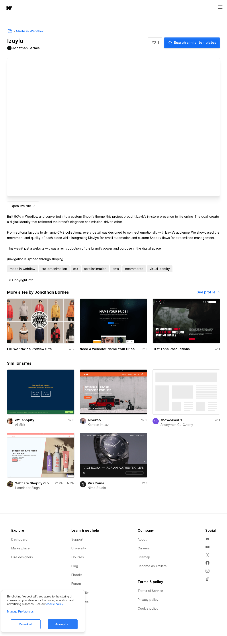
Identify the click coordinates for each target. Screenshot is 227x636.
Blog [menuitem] (74, 566)
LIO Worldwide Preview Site (29, 349)
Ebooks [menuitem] (76, 575)
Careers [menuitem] (144, 548)
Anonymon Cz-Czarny (176, 425)
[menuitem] (207, 539)
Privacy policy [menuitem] (148, 599)
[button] (155, 42)
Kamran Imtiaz (98, 425)
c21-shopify (24, 420)
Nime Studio (97, 488)
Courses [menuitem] (77, 557)
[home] (8, 8)
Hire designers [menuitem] (22, 557)
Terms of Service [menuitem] (150, 591)
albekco (94, 420)
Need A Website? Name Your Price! (107, 349)
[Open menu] (220, 7)
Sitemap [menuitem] (144, 557)
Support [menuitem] (77, 539)
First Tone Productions (171, 349)
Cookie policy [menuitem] (148, 608)
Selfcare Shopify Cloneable (34, 483)
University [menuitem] (78, 548)
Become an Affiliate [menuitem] (152, 566)
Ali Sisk (20, 425)
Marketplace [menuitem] (20, 548)
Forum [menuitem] (76, 584)
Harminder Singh (27, 488)
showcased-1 (171, 420)
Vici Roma (96, 483)
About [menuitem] (142, 539)
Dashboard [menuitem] (19, 539)
